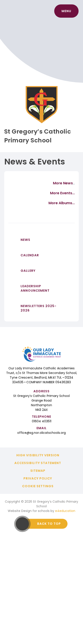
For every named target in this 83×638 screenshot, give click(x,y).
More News (63, 183)
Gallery (28, 270)
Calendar (30, 255)
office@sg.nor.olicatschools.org (41, 432)
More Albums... (61, 203)
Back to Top (49, 523)
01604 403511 (41, 421)
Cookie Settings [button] (38, 486)
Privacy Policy (37, 478)
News (25, 240)
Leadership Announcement (35, 288)
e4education (65, 511)
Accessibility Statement (37, 463)
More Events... (62, 193)
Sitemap (37, 470)
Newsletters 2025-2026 (38, 308)
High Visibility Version (37, 455)
